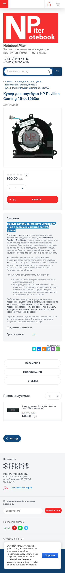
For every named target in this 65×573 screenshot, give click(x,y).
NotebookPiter (14, 46)
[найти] (48, 71)
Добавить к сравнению (21, 328)
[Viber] (53, 349)
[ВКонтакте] (39, 349)
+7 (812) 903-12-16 (16, 62)
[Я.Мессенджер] (34, 349)
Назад (14, 438)
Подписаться (53, 510)
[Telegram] (48, 349)
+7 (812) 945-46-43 (16, 58)
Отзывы (33, 381)
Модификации (32, 372)
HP (33, 334)
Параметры (32, 363)
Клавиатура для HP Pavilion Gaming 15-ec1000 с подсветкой (39, 407)
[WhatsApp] (58, 349)
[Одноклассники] (44, 349)
